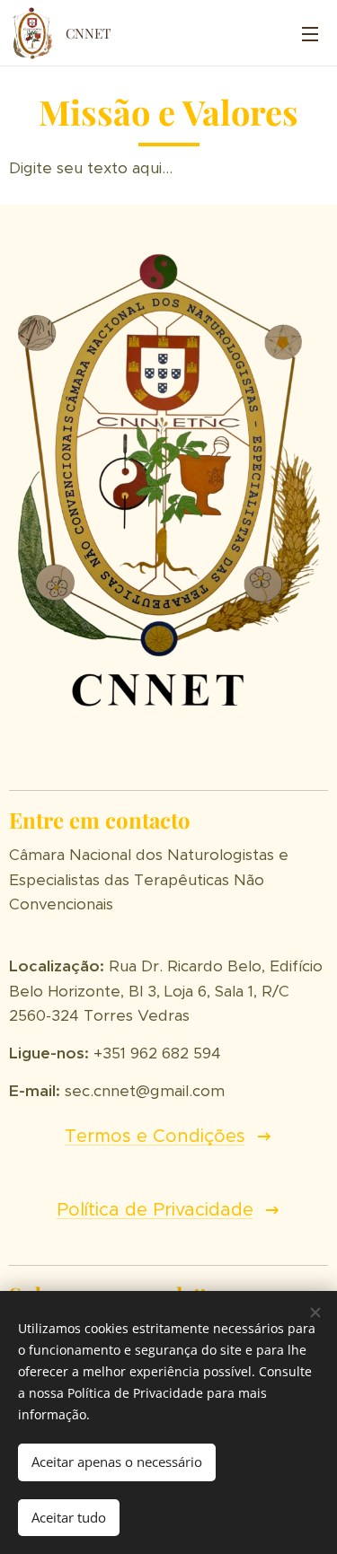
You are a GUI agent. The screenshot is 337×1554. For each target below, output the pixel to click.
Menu (310, 33)
